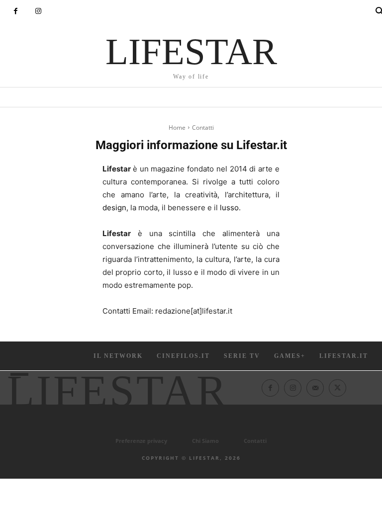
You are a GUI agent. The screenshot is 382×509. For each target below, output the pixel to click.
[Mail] (315, 388)
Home (177, 127)
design (114, 207)
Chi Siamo (205, 440)
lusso (229, 207)
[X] (337, 388)
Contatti (255, 440)
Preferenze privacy (141, 440)
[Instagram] (38, 11)
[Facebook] (15, 11)
